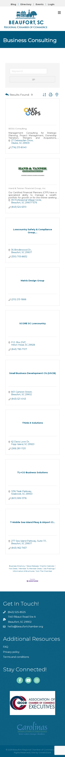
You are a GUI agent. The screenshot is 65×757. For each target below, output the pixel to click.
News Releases (33, 566)
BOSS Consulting (17, 128)
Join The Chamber (44, 571)
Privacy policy (11, 652)
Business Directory (17, 566)
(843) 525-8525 (17, 612)
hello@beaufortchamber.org (25, 626)
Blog (13, 4)
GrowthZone (45, 752)
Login (51, 4)
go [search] (33, 79)
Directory (25, 4)
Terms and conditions (16, 656)
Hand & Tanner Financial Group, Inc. (27, 188)
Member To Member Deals (30, 568)
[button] (6, 94)
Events (40, 4)
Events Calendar (47, 566)
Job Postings (49, 568)
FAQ (5, 646)
